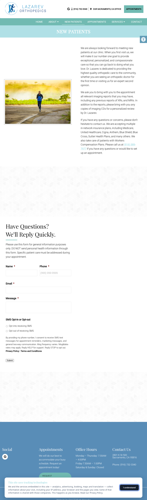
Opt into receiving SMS (20, 326)
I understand (129, 487)
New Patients (73, 21)
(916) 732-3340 (80, 9)
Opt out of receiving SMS (21, 330)
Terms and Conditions (31, 351)
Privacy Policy (12, 351)
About (52, 21)
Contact (136, 21)
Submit (10, 360)
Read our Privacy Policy (91, 492)
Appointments (133, 9)
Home (39, 21)
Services (117, 21)
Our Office (107, 9)
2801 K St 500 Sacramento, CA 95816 (124, 456)
